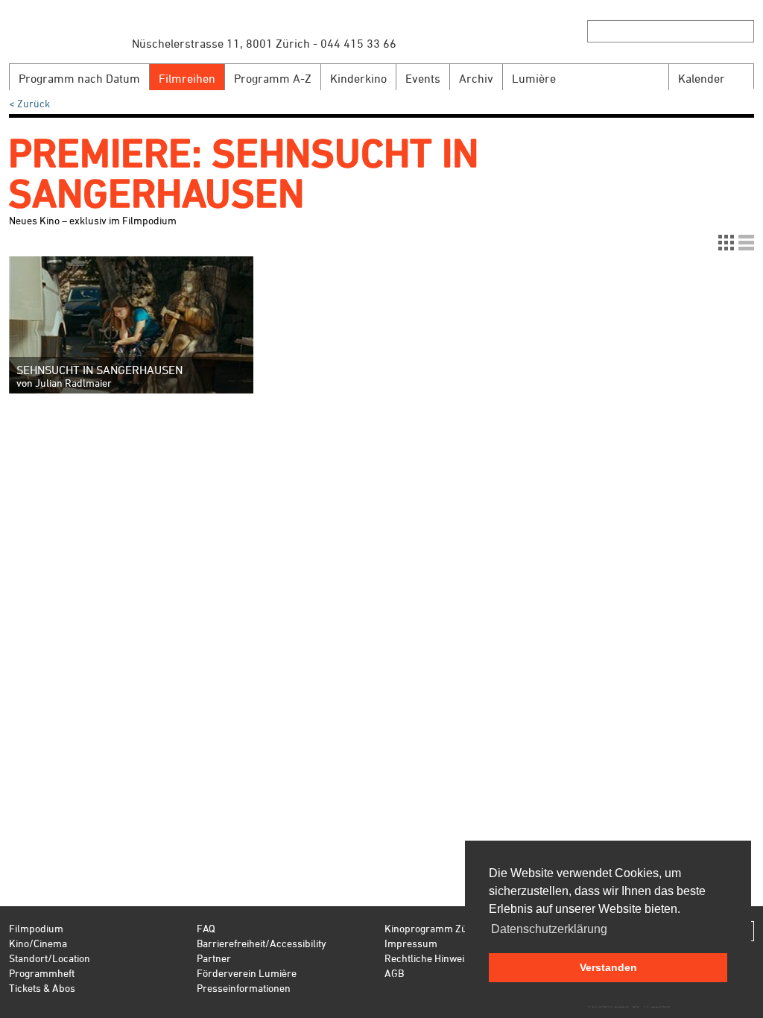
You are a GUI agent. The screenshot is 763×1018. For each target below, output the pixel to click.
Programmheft (42, 973)
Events (422, 78)
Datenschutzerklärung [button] (549, 929)
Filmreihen (187, 78)
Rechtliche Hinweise (429, 958)
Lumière (534, 78)
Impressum (410, 943)
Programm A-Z (272, 78)
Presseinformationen (244, 987)
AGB (394, 973)
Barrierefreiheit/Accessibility (261, 943)
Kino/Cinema (38, 943)
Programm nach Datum (79, 78)
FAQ (206, 928)
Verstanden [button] (608, 967)
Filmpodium (36, 928)
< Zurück (29, 103)
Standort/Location (49, 958)
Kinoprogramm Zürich (434, 928)
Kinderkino (358, 78)
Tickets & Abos (42, 987)
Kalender (701, 78)
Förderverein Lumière (247, 973)
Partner (214, 958)
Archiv (476, 78)
